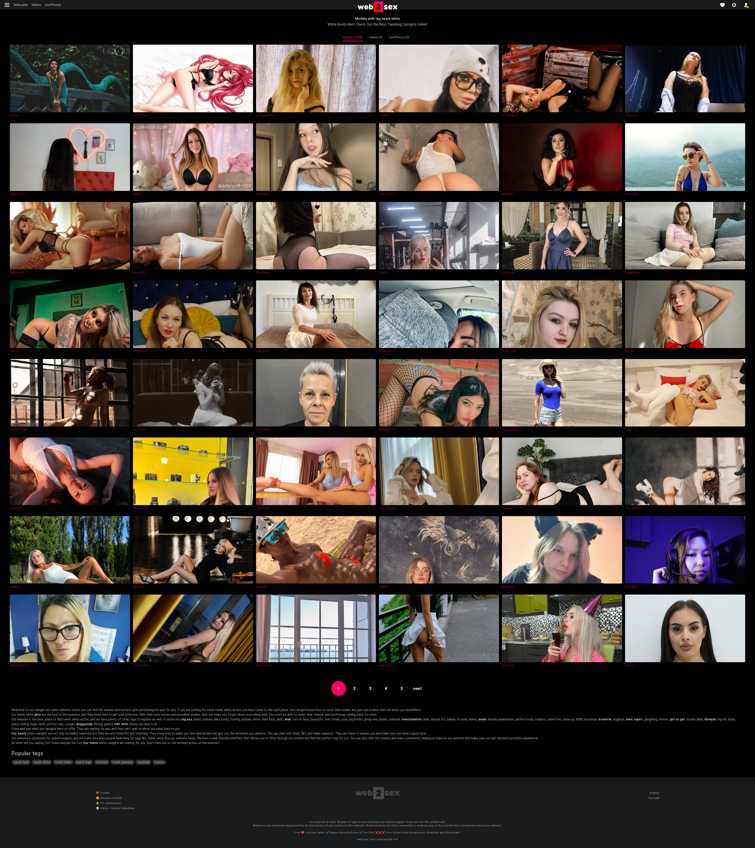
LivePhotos (53, 5)
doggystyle (84, 724)
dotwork (102, 762)
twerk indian (63, 762)
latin (124, 724)
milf (117, 724)
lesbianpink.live (387, 839)
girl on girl (677, 719)
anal (288, 719)
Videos (36, 5)
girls (37, 714)
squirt (638, 719)
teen (629, 719)
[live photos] (734, 5)
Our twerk (18, 733)
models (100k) (353, 37)
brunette (604, 719)
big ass (186, 719)
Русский (653, 797)
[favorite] (722, 5)
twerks (159, 762)
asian (482, 719)
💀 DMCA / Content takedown (115, 808)
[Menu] (7, 4)
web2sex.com (366, 839)
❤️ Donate (103, 792)
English (654, 792)
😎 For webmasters (108, 803)
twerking (143, 762)
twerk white (41, 762)
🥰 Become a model (109, 797)
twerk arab (83, 762)
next (417, 688)
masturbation (411, 719)
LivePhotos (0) (399, 37)
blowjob (710, 719)
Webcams (21, 5)
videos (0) (375, 37)
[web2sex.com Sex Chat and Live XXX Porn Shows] (377, 7)
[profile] (746, 5)
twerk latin (21, 762)
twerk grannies (122, 762)
